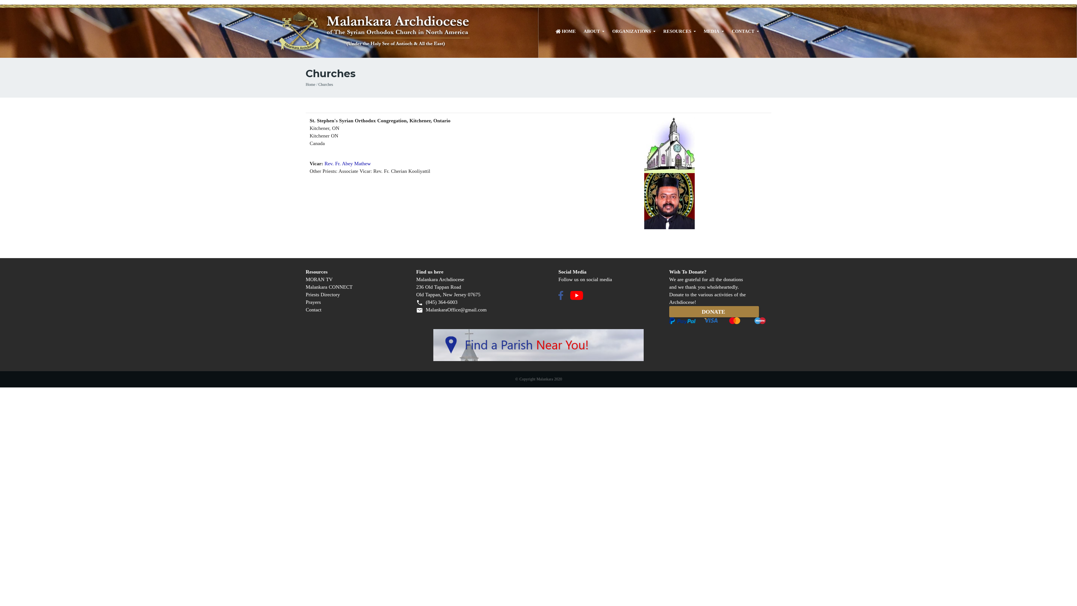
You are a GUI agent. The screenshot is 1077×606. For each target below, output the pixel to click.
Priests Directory (323, 294)
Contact (743, 31)
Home (569, 31)
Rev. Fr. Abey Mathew (348, 163)
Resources (677, 31)
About (592, 31)
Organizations (631, 31)
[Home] (399, 32)
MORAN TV (319, 279)
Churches (325, 84)
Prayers (313, 302)
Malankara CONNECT (329, 287)
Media (711, 31)
